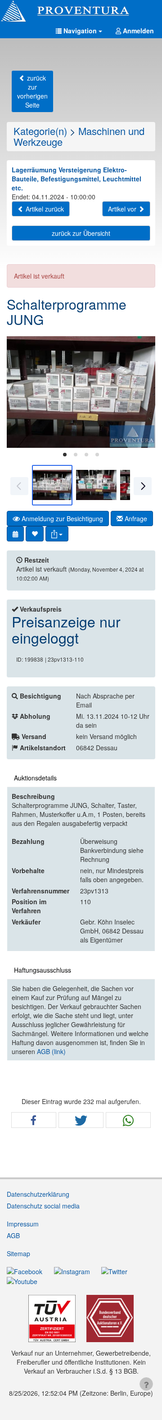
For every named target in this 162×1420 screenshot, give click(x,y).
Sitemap (18, 1253)
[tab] (64, 454)
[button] (79, 30)
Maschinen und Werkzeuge (79, 136)
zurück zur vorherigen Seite (32, 91)
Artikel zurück (44, 208)
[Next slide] (142, 392)
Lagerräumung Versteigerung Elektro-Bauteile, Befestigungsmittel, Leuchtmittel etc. (76, 178)
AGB (13, 1235)
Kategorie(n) (40, 131)
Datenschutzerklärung (38, 1194)
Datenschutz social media (43, 1205)
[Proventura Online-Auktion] (81, 11)
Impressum (23, 1223)
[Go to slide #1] (52, 485)
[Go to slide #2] (96, 485)
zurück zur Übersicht (81, 233)
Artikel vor (123, 208)
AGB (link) (51, 1051)
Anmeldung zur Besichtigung (61, 518)
